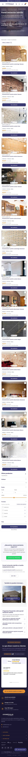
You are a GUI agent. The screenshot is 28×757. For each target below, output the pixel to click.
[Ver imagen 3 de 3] (15, 245)
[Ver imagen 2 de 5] (12, 183)
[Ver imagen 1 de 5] (11, 183)
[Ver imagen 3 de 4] (14, 60)
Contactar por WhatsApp (14, 557)
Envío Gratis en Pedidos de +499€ (14, 0)
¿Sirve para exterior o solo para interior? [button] (13, 628)
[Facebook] (11, 748)
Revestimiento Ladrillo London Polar (11, 126)
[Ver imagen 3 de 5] (14, 183)
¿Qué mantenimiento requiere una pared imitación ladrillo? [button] (13, 632)
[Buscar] (16, 4)
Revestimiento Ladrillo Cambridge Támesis (13, 64)
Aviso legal (14, 755)
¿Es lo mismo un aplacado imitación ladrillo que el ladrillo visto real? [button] (11, 619)
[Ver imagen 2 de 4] (13, 60)
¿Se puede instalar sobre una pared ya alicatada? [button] (12, 623)
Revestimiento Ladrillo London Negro (11, 339)
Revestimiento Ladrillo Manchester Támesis (13, 309)
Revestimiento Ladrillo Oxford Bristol (11, 218)
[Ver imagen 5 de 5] (17, 183)
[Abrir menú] (3, 4)
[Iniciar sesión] (22, 4)
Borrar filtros (14, 529)
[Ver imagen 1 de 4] (12, 60)
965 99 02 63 (5, 726)
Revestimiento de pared (12, 9)
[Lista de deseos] (19, 4)
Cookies (19, 755)
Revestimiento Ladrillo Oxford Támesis (11, 94)
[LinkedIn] (8, 748)
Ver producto (14, 73)
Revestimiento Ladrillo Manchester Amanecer (13, 399)
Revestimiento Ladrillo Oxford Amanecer (12, 156)
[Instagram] (5, 748)
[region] (14, 53)
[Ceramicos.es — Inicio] (8, 715)
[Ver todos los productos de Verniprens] (25, 47)
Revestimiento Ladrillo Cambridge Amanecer (13, 248)
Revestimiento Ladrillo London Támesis (12, 186)
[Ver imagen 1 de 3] (12, 245)
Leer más (4, 21)
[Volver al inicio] (9, 4)
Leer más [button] (5, 679)
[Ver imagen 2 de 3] (14, 245)
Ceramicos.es (3, 9)
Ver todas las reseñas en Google (14, 691)
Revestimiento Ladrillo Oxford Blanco (11, 460)
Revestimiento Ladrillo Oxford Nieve (11, 369)
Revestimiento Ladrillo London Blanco (11, 279)
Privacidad (9, 755)
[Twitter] (2, 748)
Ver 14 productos (14, 526)
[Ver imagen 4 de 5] (15, 183)
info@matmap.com (7, 724)
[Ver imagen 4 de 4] (16, 60)
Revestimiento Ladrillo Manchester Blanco (12, 430)
